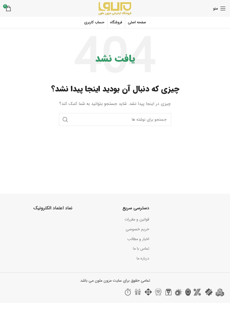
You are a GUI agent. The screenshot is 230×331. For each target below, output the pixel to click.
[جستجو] (65, 119)
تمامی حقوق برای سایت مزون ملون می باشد (115, 280)
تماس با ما (141, 248)
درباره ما (143, 258)
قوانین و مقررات (137, 219)
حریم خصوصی (137, 229)
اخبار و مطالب (138, 239)
